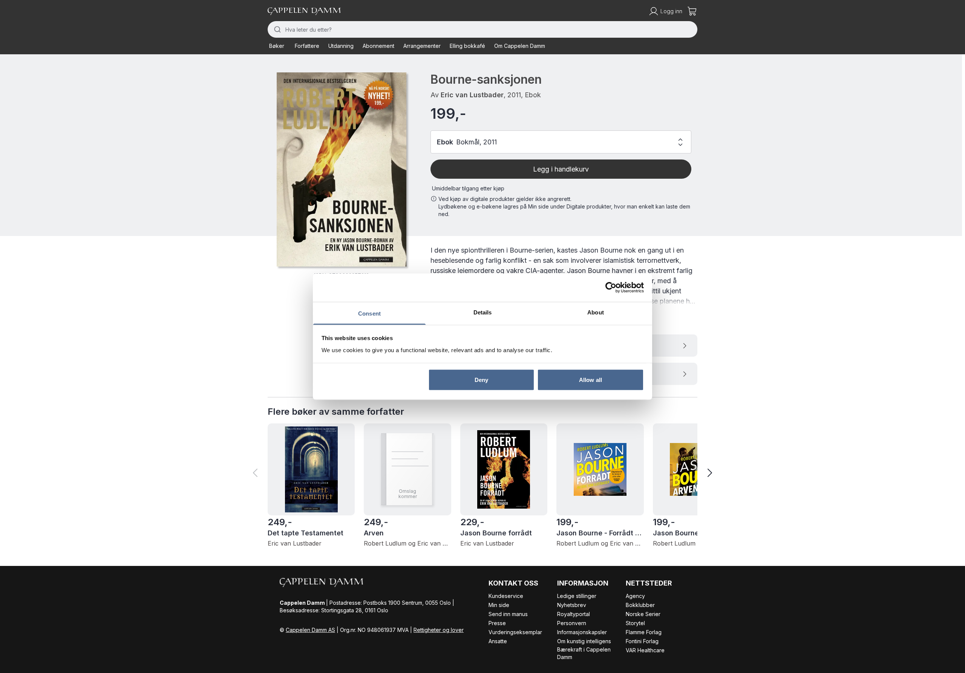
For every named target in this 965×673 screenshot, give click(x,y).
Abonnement (378, 46)
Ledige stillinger (576, 596)
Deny (481, 380)
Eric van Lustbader (472, 95)
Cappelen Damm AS (310, 630)
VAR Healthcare (645, 650)
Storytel (635, 623)
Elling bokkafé (467, 46)
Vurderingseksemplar (515, 632)
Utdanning (341, 46)
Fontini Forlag (642, 641)
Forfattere (307, 46)
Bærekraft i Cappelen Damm (584, 653)
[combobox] (482, 29)
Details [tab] (482, 312)
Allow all (590, 380)
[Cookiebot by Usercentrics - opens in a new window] (611, 287)
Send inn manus (508, 614)
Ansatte (498, 641)
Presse (497, 623)
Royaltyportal (573, 614)
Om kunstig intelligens (584, 641)
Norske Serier (643, 614)
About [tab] (595, 312)
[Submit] (276, 29)
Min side (499, 605)
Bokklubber (640, 605)
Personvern (571, 623)
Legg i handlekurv (561, 169)
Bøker (276, 46)
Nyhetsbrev (571, 605)
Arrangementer (422, 46)
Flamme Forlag (644, 632)
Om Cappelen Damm (519, 46)
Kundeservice (506, 596)
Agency (635, 596)
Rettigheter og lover (439, 630)
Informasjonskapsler (582, 632)
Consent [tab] (369, 313)
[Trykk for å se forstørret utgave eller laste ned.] (341, 169)
